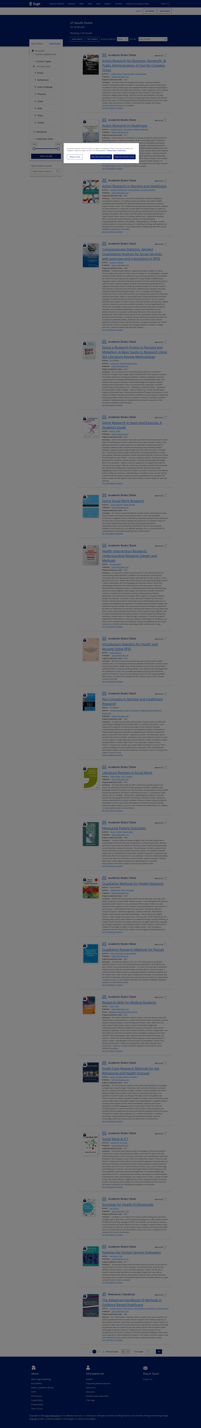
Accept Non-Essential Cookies (124, 157)
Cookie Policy (121, 150)
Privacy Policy (111, 150)
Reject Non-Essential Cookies (101, 157)
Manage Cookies (74, 157)
